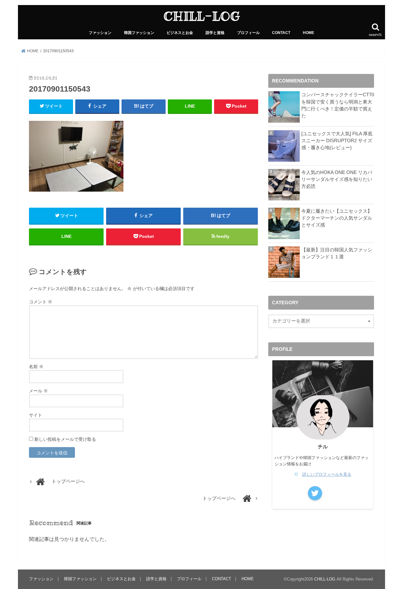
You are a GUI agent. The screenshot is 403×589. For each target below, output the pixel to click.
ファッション (100, 33)
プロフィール (248, 33)
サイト (35, 415)
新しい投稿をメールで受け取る (65, 439)
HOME (308, 33)
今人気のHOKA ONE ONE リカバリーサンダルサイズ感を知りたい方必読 (336, 179)
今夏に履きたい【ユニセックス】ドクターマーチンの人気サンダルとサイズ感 (336, 218)
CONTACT (281, 33)
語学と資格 (215, 33)
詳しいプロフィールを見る (326, 474)
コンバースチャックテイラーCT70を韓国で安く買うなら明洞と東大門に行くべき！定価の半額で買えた (337, 105)
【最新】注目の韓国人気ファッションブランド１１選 (336, 253)
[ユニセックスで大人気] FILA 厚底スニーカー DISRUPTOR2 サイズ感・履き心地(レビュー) (336, 140)
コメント (40, 301)
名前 (36, 366)
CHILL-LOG (201, 16)
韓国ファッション (139, 33)
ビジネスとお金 (180, 33)
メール (38, 390)
